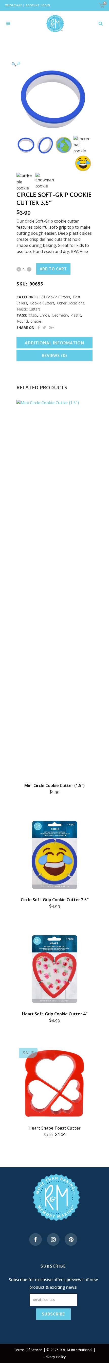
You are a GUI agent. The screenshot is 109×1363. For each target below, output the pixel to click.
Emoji (44, 315)
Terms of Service (28, 1349)
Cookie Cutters (42, 303)
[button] (49, 64)
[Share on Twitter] (44, 327)
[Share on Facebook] (39, 327)
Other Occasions (70, 303)
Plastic (76, 315)
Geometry (60, 315)
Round (22, 321)
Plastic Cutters (29, 309)
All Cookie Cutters (55, 297)
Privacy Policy (54, 1356)
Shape (36, 321)
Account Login (38, 5)
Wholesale (13, 5)
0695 (33, 315)
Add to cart (53, 269)
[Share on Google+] (51, 327)
